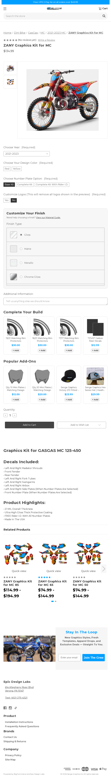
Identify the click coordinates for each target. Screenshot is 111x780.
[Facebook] (5, 707)
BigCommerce (20, 774)
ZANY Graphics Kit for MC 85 (17, 583)
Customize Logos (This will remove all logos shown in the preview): (54, 194)
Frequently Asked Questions (22, 726)
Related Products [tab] (16, 529)
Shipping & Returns (14, 741)
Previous (4, 568)
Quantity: (9, 409)
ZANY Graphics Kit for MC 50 (87, 583)
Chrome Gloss (32, 277)
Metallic (28, 263)
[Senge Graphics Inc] (54, 9)
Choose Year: (19, 147)
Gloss (27, 234)
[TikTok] (15, 707)
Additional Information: (18, 294)
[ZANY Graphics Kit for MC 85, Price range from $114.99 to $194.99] (19, 553)
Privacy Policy (13, 755)
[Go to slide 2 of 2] (55, 601)
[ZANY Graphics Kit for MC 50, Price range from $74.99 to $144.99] (88, 553)
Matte (27, 249)
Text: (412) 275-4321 (16, 697)
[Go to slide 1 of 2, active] (52, 601)
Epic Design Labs (37, 774)
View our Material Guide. (48, 217)
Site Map (10, 759)
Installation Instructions (19, 722)
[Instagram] (10, 707)
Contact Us (10, 737)
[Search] (104, 16)
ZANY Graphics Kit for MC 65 (52, 583)
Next (104, 568)
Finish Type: (14, 224)
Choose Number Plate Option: (30, 178)
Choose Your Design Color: (28, 162)
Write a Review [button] (46, 40)
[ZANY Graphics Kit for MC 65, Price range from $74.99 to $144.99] (54, 553)
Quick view (19, 571)
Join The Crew (93, 657)
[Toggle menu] (5, 9)
